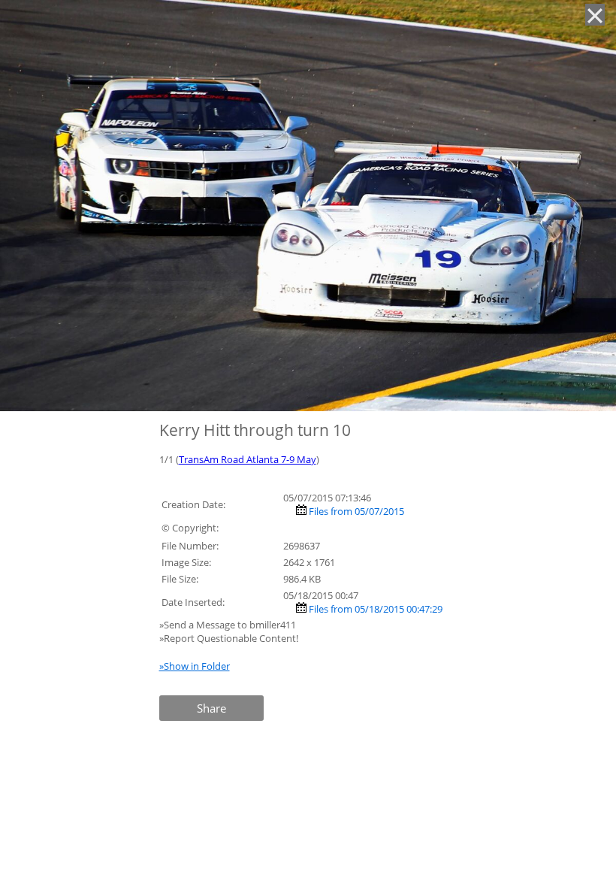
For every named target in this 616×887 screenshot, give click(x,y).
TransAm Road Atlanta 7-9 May (247, 459)
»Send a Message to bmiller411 (228, 624)
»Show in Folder (194, 666)
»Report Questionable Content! (228, 638)
